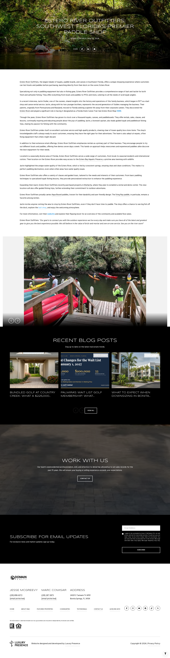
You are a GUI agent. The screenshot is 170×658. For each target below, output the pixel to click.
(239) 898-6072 (16, 595)
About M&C (25, 609)
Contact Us (98, 609)
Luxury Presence (72, 643)
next (17, 320)
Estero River (25, 111)
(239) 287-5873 (47, 595)
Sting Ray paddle (122, 194)
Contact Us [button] (85, 478)
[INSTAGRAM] (133, 608)
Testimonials (82, 609)
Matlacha (88, 185)
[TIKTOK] (151, 608)
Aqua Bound (57, 194)
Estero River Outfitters (29, 82)
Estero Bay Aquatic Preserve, (91, 159)
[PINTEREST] (145, 608)
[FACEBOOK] (126, 608)
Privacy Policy (128, 542)
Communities (65, 609)
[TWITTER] (158, 608)
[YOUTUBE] (139, 608)
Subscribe (141, 550)
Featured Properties (45, 609)
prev (11, 320)
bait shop (42, 207)
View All (90, 410)
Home (12, 609)
